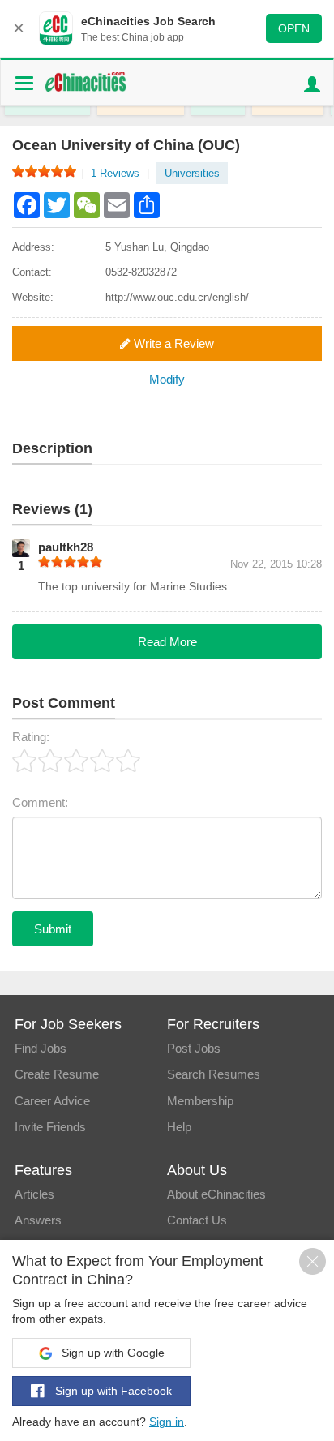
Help (179, 1127)
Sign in (166, 1421)
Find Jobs (40, 1048)
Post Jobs (194, 1048)
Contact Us (197, 1220)
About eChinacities (216, 1194)
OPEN (294, 28)
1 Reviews (120, 173)
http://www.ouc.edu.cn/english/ (177, 297)
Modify (167, 379)
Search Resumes (213, 1074)
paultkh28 (65, 547)
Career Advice (52, 1101)
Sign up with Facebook (112, 1390)
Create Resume (57, 1074)
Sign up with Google (111, 1352)
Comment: (40, 802)
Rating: (30, 737)
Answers (38, 1220)
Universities (192, 173)
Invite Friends (50, 1127)
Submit (52, 929)
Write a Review (172, 343)
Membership (200, 1101)
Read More (167, 642)
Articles (34, 1194)
